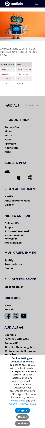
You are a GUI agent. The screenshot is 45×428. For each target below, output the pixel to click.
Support (9, 227)
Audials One (5, 69)
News (7, 305)
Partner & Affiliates (16, 339)
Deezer (8, 268)
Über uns (10, 335)
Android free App (22, 74)
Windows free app (23, 79)
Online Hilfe (11, 223)
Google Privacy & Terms (22, 403)
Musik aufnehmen (20, 252)
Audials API (11, 343)
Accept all (22, 410)
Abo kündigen (13, 242)
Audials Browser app (23, 84)
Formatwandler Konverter (14, 237)
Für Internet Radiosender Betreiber (20, 353)
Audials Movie (5, 79)
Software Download (16, 231)
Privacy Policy (17, 400)
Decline (22, 417)
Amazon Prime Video (17, 200)
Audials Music (5, 74)
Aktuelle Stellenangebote (20, 347)
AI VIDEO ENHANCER (20, 279)
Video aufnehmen (19, 189)
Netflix (8, 196)
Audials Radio (5, 84)
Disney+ (9, 204)
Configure (22, 423)
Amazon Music (13, 264)
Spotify (8, 260)
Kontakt (9, 309)
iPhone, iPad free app (24, 69)
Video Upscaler (13, 286)
